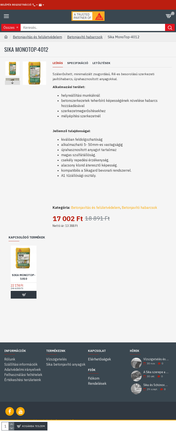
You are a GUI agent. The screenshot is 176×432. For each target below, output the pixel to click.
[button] (12, 62)
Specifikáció (77, 63)
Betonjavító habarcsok (85, 37)
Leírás (58, 63)
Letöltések (101, 63)
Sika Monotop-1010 (23, 277)
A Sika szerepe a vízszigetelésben (156, 372)
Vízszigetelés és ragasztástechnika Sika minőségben (156, 359)
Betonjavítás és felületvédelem (37, 37)
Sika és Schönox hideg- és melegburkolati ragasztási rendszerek (156, 385)
